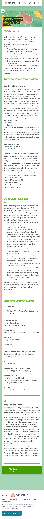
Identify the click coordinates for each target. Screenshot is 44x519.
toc (2, 11)
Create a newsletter (12, 513)
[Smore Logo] (10, 3)
